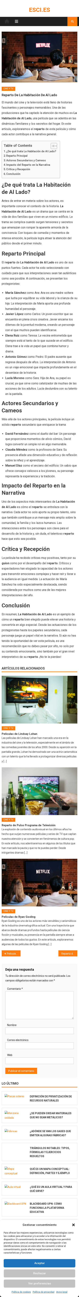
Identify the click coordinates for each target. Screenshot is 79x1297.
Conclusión (13, 174)
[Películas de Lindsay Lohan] (40, 700)
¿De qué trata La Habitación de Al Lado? (31, 151)
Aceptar (39, 1263)
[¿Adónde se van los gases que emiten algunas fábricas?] (16, 1131)
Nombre (12, 1025)
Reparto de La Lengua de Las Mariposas (69, 953)
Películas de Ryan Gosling (18, 917)
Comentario (15, 988)
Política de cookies (21, 1292)
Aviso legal (61, 1292)
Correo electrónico (17, 1040)
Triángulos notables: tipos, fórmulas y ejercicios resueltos (50, 1152)
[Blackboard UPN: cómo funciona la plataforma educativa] (16, 1203)
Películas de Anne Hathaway (14, 953)
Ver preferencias (39, 1283)
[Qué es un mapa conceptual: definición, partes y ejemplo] (16, 1171)
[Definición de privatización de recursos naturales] (16, 1096)
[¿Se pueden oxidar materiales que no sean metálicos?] (16, 1115)
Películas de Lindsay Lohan (19, 734)
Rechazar (39, 1273)
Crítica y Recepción (18, 169)
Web (9, 1055)
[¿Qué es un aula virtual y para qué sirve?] (16, 1187)
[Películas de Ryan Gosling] (40, 882)
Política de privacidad (43, 1292)
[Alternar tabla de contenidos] (52, 146)
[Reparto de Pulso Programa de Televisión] (40, 791)
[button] (73, 1225)
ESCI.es (39, 9)
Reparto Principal (17, 155)
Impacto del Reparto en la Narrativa (28, 164)
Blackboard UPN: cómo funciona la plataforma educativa (47, 1207)
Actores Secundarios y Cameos (26, 160)
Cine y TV (8, 88)
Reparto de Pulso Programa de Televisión (28, 825)
